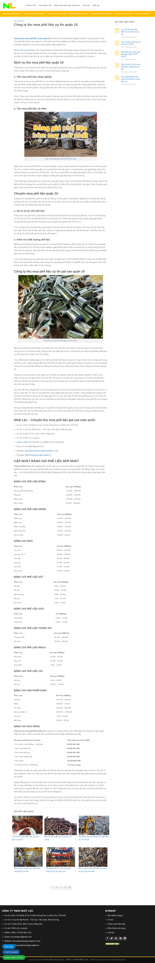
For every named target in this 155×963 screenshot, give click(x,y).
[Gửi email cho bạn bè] (61, 888)
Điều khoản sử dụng (116, 928)
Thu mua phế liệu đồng (34, 14)
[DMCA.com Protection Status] (112, 944)
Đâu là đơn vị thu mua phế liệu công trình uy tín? (130, 66)
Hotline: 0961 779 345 (14, 957)
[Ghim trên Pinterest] (65, 888)
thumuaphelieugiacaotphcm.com (26, 941)
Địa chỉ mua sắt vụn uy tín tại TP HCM (131, 43)
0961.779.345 (140, 6)
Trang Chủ (31, 5)
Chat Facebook (11, 952)
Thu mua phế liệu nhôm (100, 14)
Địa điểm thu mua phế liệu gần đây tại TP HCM (130, 54)
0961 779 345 (29, 442)
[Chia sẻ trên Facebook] (52, 888)
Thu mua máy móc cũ (12, 14)
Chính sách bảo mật (116, 924)
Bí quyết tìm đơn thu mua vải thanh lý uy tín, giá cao (131, 79)
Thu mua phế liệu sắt (123, 14)
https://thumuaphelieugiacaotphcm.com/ (41, 451)
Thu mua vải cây (142, 14)
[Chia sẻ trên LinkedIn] (70, 888)
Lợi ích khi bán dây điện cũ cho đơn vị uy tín (130, 31)
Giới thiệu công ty (115, 915)
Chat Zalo (9, 946)
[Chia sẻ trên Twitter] (56, 888)
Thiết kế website (96, 960)
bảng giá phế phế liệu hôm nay (64, 159)
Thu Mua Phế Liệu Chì (56, 14)
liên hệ (19, 184)
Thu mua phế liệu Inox (78, 14)
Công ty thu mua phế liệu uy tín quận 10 (32, 38)
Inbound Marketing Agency (115, 960)
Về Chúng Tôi (45, 5)
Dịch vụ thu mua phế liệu (24, 50)
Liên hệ (96, 5)
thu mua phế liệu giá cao (59, 340)
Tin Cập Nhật (19, 21)
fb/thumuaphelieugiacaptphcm (38, 455)
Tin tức (86, 5)
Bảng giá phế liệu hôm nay (67, 5)
